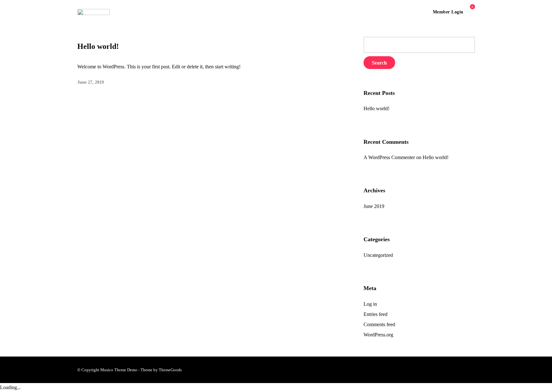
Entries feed (375, 314)
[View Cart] (470, 11)
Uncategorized (378, 255)
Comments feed (379, 324)
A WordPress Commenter (389, 157)
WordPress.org (378, 334)
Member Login (448, 12)
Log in (370, 304)
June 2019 (374, 206)
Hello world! (98, 46)
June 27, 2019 (90, 82)
